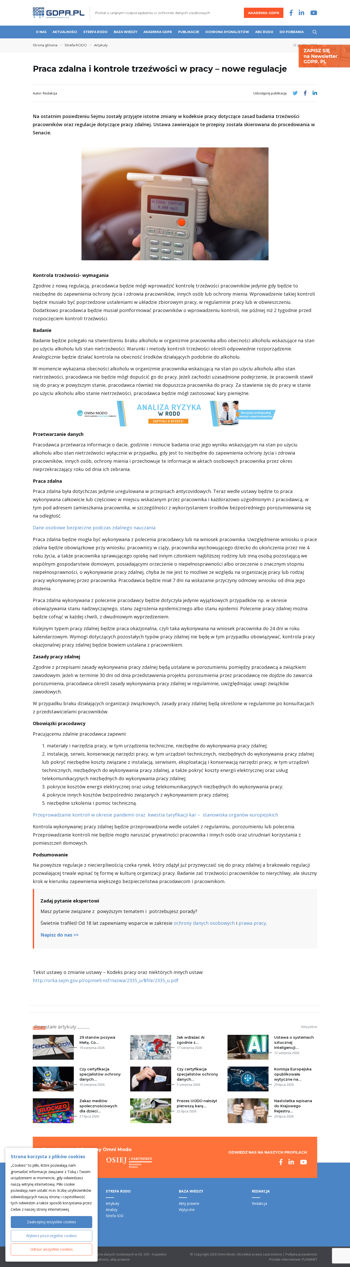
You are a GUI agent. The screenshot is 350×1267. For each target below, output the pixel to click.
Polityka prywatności (301, 1254)
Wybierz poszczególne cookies (51, 1235)
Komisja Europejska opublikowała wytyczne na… (293, 1074)
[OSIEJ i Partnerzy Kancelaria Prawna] (129, 1162)
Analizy (111, 1209)
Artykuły (101, 45)
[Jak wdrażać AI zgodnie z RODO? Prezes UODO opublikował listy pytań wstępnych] (151, 1047)
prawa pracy (252, 923)
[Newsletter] (324, 55)
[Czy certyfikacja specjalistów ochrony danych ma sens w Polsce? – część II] (54, 1079)
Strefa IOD (114, 1215)
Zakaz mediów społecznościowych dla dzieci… (98, 1106)
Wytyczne (187, 1209)
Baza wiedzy (125, 32)
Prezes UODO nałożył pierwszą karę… (197, 1103)
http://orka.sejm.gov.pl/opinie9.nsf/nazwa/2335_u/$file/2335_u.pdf (106, 980)
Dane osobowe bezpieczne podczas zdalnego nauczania (94, 527)
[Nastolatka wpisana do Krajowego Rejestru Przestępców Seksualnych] (249, 1110)
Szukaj (314, 32)
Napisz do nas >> (59, 935)
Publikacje (188, 32)
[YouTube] (313, 12)
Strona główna (45, 45)
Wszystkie (309, 1027)
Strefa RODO (95, 32)
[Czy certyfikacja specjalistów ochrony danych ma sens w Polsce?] (151, 1079)
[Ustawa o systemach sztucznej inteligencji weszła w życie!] (249, 1047)
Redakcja (259, 1203)
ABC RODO (264, 32)
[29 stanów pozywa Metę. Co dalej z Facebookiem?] (54, 1047)
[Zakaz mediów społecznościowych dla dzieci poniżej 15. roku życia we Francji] (54, 1110)
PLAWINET (309, 1259)
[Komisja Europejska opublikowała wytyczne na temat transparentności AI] (249, 1079)
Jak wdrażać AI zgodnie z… (190, 1040)
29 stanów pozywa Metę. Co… (97, 1040)
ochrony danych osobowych (204, 923)
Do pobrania (292, 32)
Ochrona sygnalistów (227, 32)
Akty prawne (189, 1203)
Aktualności (65, 32)
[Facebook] (291, 12)
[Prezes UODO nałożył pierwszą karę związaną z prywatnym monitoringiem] (151, 1110)
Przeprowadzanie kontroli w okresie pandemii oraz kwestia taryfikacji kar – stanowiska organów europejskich (155, 815)
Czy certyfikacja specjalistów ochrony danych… (100, 1074)
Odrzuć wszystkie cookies (51, 1249)
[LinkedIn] (301, 12)
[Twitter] (295, 93)
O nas (41, 32)
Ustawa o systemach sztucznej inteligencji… (294, 1042)
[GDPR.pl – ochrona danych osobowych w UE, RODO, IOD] (59, 12)
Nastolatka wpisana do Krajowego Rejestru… (293, 1106)
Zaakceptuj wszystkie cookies (51, 1221)
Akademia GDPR (263, 13)
